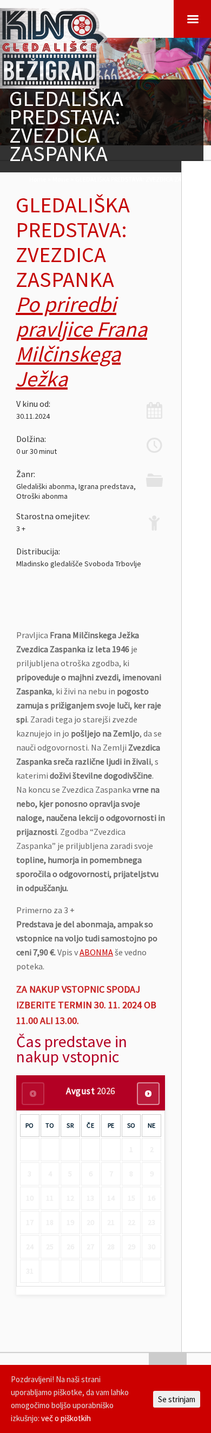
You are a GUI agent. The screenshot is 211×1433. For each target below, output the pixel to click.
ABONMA (96, 952)
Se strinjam (176, 1399)
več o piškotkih (66, 1418)
